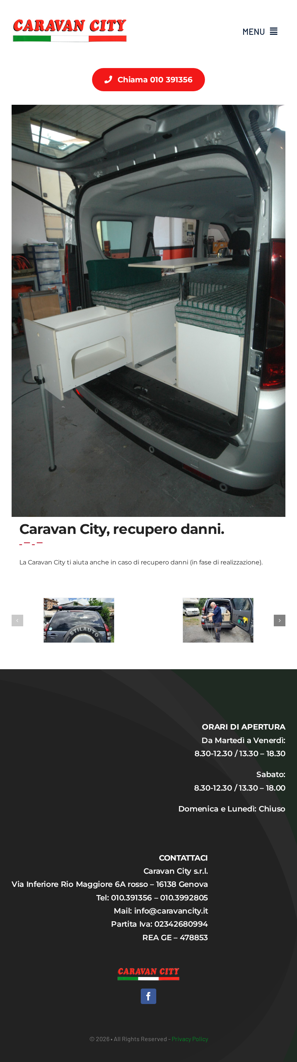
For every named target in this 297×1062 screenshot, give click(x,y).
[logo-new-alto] (70, 8)
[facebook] (148, 996)
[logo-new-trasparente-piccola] (148, 971)
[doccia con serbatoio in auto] (218, 620)
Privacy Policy (190, 1038)
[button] (17, 620)
